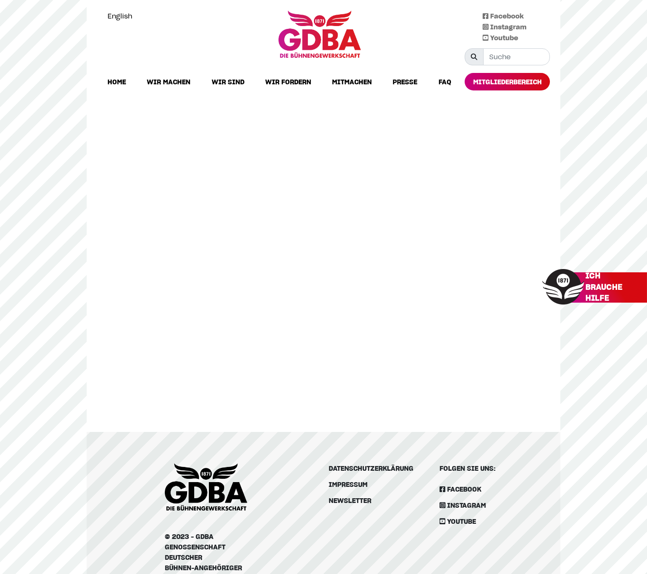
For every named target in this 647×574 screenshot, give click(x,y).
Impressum (348, 484)
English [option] (120, 16)
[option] (122, 16)
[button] (168, 82)
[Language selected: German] (625, 566)
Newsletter (350, 500)
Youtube (503, 38)
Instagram (507, 27)
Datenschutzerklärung (371, 468)
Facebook (506, 16)
